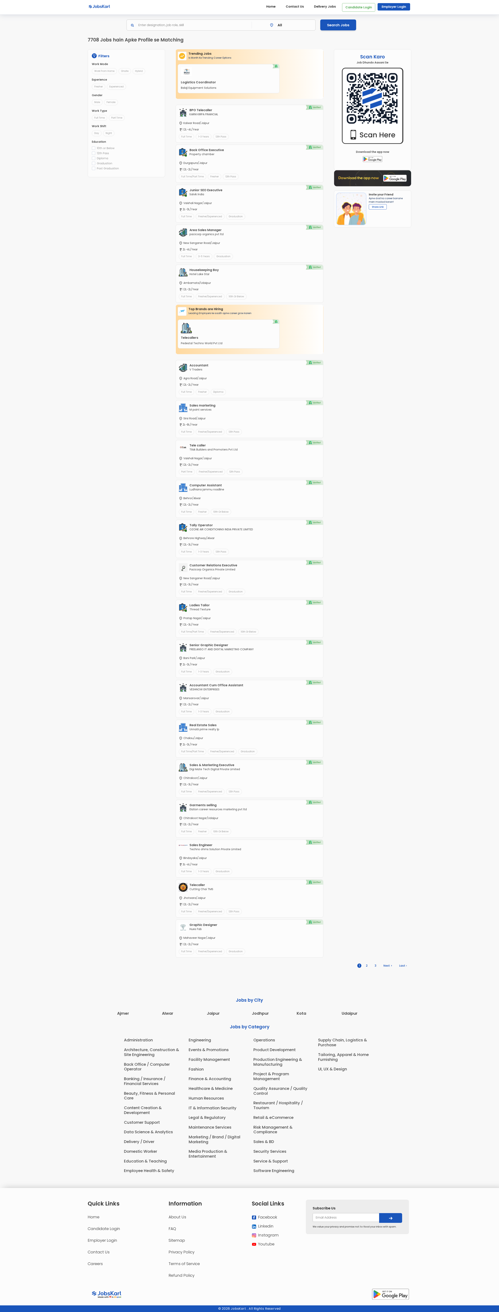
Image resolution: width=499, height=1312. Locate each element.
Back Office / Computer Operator (147, 1067)
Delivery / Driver (139, 1141)
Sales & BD (263, 1141)
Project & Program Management (271, 1076)
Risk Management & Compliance (273, 1130)
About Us (177, 1217)
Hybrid (139, 71)
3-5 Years (204, 256)
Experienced (116, 86)
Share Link (378, 207)
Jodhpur (260, 1013)
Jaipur (213, 1013)
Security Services (269, 1151)
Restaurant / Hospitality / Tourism (278, 1105)
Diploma (102, 158)
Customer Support (142, 1122)
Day (96, 133)
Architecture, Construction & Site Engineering (151, 1052)
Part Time (116, 117)
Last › (403, 966)
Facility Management (209, 1059)
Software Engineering (273, 1170)
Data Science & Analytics (148, 1132)
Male (97, 102)
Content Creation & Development (143, 1110)
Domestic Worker (140, 1151)
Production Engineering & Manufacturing (277, 1062)
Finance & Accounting (210, 1078)
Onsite (124, 71)
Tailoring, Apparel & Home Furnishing (343, 1057)
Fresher (98, 86)
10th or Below (105, 148)
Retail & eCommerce (273, 1117)
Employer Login (394, 6)
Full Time (99, 117)
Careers (95, 1263)
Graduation (104, 163)
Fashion (196, 1069)
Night (109, 133)
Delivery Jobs (325, 6)
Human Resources (206, 1098)
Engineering (200, 1040)
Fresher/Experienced (210, 216)
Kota (301, 1013)
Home (271, 6)
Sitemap (177, 1240)
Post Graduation (108, 168)
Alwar (167, 1013)
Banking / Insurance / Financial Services (144, 1081)
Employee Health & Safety (149, 1170)
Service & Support (270, 1161)
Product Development (274, 1049)
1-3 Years (203, 136)
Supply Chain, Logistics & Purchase (342, 1042)
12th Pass (103, 153)
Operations (264, 1040)
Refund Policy (182, 1275)
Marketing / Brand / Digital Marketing (214, 1139)
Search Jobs (338, 25)
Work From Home (104, 71)
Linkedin (265, 1226)
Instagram (268, 1235)
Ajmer (123, 1013)
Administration (138, 1040)
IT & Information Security (212, 1108)
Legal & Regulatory (207, 1117)
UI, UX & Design (332, 1069)
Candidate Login (358, 7)
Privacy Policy (182, 1252)
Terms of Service (184, 1263)
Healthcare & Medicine (211, 1088)
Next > (387, 966)
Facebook (267, 1217)
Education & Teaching (145, 1161)
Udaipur (349, 1013)
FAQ (172, 1228)
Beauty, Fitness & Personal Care (149, 1096)
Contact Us (295, 6)
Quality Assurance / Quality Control (280, 1091)
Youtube (265, 1244)
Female (111, 102)
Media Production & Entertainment (208, 1154)
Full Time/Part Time (192, 176)
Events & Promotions (209, 1049)
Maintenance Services (210, 1127)
